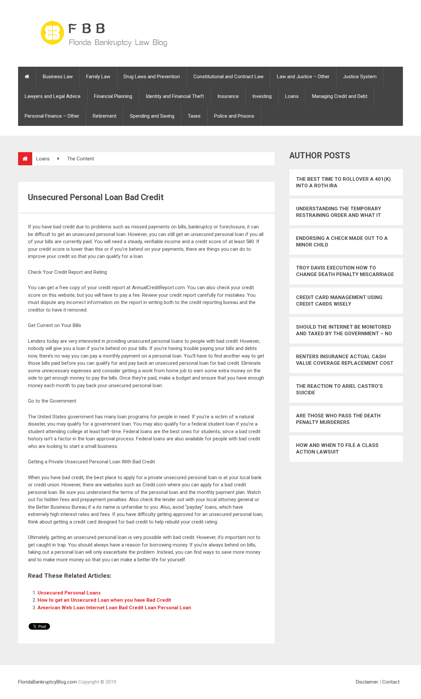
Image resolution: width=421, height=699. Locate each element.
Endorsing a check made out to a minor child (342, 241)
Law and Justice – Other (303, 77)
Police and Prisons (234, 116)
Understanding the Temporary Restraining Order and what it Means (338, 212)
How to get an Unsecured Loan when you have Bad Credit (104, 600)
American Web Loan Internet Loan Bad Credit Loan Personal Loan (114, 608)
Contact (391, 682)
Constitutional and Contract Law (228, 77)
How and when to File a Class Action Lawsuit (337, 448)
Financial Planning (113, 96)
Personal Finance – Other (52, 116)
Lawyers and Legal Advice (53, 96)
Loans (292, 96)
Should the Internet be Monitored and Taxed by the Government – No (344, 330)
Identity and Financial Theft (175, 96)
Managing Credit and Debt (339, 96)
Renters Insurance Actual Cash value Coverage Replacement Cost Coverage (344, 360)
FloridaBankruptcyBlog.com (47, 682)
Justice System (360, 77)
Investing (262, 96)
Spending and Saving (152, 116)
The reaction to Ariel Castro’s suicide (339, 389)
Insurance (228, 96)
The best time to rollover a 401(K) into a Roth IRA (343, 182)
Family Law (98, 77)
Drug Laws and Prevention (152, 77)
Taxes (194, 116)
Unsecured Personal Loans (69, 593)
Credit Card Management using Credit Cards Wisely (339, 300)
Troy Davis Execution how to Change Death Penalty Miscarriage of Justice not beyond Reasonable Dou (345, 271)
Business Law (58, 77)
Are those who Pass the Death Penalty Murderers (338, 419)
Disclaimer (367, 682)
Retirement (104, 116)
